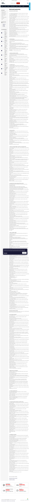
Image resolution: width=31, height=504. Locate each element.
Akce (2, 19)
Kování (2, 16)
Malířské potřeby (4, 11)
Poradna (4, 26)
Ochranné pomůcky (4, 17)
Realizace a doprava (14, 0)
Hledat (18, 3)
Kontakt (4, 25)
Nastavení (5, 253)
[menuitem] (2, 6)
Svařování (3, 18)
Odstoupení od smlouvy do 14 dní (13, 478)
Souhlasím (24, 252)
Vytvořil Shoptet (22, 500)
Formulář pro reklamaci (12, 479)
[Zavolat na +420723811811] (2, 0)
